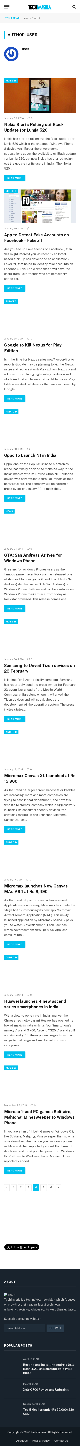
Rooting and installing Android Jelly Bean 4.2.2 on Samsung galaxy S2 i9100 (48, 1369)
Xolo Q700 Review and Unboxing (46, 1389)
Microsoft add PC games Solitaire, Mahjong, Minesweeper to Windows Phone (39, 1117)
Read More (14, 178)
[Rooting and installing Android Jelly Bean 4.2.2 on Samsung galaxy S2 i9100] (11, 1363)
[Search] (74, 6)
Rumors (11, 301)
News (9, 511)
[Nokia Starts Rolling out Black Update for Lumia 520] (40, 95)
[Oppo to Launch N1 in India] (40, 426)
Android (11, 411)
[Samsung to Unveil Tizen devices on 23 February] (40, 636)
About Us (22, 1440)
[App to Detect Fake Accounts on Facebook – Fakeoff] (40, 206)
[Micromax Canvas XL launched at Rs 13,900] (40, 747)
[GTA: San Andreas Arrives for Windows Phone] (40, 526)
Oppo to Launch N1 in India (30, 455)
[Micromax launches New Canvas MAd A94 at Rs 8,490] (40, 857)
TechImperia (38, 1432)
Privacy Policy (41, 1440)
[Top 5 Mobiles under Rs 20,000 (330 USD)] (11, 1408)
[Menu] (6, 6)
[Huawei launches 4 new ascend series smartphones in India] (40, 972)
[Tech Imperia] (40, 6)
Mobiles (11, 80)
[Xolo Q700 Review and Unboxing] (11, 1388)
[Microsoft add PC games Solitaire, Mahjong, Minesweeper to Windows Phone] (40, 1082)
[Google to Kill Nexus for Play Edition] (40, 316)
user (27, 18)
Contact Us (61, 1440)
